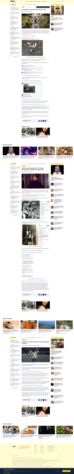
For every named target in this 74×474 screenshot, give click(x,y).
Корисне (34, 1)
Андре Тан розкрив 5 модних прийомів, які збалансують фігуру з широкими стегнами (15, 48)
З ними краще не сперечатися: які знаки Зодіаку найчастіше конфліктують (15, 360)
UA (58, 1)
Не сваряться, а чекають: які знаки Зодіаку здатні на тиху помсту (14, 18)
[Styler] (12, 1)
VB (45, 294)
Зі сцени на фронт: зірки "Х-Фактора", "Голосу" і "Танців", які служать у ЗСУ (57, 19)
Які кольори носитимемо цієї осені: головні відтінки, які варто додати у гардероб (15, 351)
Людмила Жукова (23, 158)
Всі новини (15, 56)
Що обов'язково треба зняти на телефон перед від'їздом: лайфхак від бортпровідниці (15, 38)
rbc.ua (62, 1)
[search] (56, 1)
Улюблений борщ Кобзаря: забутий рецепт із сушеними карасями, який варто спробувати (58, 29)
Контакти (42, 448)
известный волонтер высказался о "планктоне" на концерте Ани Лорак (35, 280)
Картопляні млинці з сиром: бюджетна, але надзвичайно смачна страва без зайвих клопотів (14, 43)
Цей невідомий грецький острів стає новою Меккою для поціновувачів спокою (15, 197)
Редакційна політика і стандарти (52, 447)
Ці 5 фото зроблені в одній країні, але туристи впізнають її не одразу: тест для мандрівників (15, 379)
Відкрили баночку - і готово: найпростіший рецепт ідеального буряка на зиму (15, 33)
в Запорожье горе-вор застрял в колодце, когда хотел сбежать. (34, 104)
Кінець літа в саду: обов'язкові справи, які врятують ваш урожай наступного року (15, 375)
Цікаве (25, 4)
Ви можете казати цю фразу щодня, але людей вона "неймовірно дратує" (58, 24)
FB (39, 294)
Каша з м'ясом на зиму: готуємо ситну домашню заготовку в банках (15, 13)
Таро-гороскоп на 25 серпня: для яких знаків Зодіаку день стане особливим (15, 384)
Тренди (30, 1)
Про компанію (42, 451)
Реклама (42, 452)
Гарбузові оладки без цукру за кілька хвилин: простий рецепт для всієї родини (15, 365)
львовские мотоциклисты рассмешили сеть (34, 99)
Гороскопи (43, 1)
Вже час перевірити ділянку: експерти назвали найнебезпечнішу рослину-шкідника (14, 23)
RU (61, 455)
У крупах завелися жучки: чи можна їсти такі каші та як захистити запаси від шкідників (15, 8)
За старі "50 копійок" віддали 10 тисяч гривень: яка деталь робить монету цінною (46, 157)
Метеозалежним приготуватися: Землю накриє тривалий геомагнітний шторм (15, 28)
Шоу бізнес (25, 163)
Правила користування (51, 448)
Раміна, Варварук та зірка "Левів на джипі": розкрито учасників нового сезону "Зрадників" (15, 370)
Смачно (38, 1)
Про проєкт (42, 447)
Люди (27, 1)
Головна (23, 4)
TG (41, 294)
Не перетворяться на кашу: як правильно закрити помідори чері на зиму (15, 192)
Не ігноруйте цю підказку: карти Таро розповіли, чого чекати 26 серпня (15, 53)
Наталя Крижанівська (41, 158)
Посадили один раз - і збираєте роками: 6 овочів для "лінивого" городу (15, 356)
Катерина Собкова (5, 158)
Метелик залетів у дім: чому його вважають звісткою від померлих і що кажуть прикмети (15, 202)
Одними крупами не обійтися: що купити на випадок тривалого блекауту (15, 346)
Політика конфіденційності (51, 451)
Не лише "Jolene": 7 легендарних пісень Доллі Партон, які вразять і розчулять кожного (11, 157)
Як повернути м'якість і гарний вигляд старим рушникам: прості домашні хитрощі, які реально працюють (15, 187)
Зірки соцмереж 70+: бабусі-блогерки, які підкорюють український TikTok (14, 207)
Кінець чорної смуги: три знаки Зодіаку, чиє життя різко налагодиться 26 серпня (28, 157)
